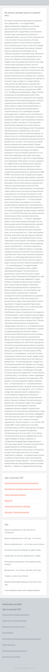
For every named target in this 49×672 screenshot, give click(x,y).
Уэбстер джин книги (8, 645)
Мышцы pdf (8, 501)
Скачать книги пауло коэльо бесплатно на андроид (21, 483)
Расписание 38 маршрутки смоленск (17, 512)
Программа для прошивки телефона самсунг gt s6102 (23, 489)
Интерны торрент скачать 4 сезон (13, 627)
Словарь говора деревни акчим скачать (15, 615)
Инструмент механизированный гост (14, 651)
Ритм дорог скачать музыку (11, 657)
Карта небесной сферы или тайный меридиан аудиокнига (21, 639)
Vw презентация (7, 633)
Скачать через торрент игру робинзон (17, 506)
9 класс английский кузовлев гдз (15, 495)
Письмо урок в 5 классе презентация (14, 621)
